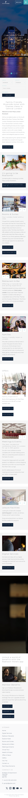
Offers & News (6, 755)
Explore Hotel (6, 738)
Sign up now (6, 706)
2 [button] (14, 73)
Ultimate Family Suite (8, 350)
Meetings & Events (8, 747)
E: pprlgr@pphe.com (8, 783)
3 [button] (16, 73)
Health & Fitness (7, 752)
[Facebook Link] (14, 789)
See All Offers (7, 414)
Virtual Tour (5, 749)
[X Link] (7, 789)
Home (4, 730)
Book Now (18, 2)
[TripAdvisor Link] (21, 788)
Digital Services (7, 733)
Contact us (5, 763)
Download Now (7, 716)
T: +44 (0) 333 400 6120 (9, 780)
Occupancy (4, 85)
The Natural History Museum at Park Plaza (13, 185)
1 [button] (11, 73)
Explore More (7, 146)
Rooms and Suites (8, 741)
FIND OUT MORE (7, 408)
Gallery (4, 758)
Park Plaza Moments (8, 766)
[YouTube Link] (17, 788)
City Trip (4, 760)
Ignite (17, 796)
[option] (14, 39)
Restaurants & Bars (8, 744)
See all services (7, 567)
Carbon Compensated (10, 474)
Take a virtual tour (8, 252)
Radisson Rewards (8, 736)
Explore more (7, 247)
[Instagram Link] (10, 789)
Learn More (6, 711)
